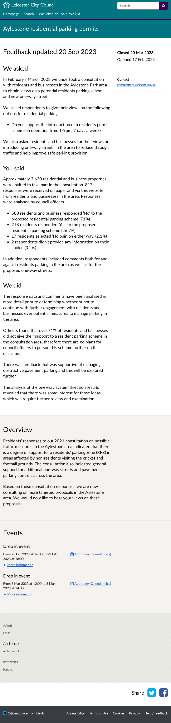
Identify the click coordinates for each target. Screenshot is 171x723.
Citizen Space (18, 713)
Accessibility (75, 713)
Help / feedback (156, 713)
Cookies (118, 713)
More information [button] (20, 565)
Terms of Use (98, 713)
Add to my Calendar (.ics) (92, 554)
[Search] (163, 6)
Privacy (134, 713)
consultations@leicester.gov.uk (136, 84)
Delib (40, 713)
